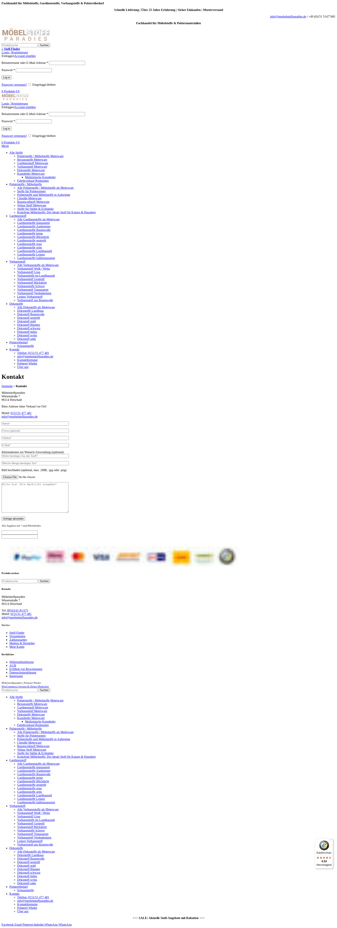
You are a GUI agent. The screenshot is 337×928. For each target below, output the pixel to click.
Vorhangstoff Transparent (32, 289)
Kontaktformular (27, 360)
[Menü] (330, 840)
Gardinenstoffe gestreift (31, 240)
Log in (6, 77)
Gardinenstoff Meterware (32, 163)
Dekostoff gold (26, 321)
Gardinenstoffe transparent (33, 223)
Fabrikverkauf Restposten (33, 180)
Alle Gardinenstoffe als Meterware (38, 219)
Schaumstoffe (25, 346)
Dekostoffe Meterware (31, 170)
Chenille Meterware (29, 198)
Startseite (7, 386)
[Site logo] (26, 41)
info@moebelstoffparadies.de (288, 16)
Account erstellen (25, 56)
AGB (12, 665)
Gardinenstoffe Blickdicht (33, 237)
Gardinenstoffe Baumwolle (34, 230)
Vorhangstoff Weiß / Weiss (33, 268)
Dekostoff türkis (27, 331)
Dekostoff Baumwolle (30, 314)
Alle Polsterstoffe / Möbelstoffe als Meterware (45, 187)
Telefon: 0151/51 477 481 (33, 353)
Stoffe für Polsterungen (31, 191)
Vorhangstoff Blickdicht (32, 282)
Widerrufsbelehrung (21, 662)
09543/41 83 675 (17, 610)
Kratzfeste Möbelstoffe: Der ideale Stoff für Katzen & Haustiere (56, 212)
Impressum (16, 676)
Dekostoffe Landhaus (30, 310)
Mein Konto (16, 646)
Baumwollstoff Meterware (33, 201)
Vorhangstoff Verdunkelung (34, 293)
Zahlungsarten (18, 639)
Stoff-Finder (16, 632)
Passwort (8, 70)
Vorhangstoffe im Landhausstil (36, 275)
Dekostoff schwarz (28, 328)
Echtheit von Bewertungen (25, 669)
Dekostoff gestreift (28, 317)
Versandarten (17, 636)
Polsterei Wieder (27, 363)
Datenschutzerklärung (22, 672)
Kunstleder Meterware (31, 173)
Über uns (22, 367)
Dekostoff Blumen (28, 324)
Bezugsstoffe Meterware (32, 159)
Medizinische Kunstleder (40, 177)
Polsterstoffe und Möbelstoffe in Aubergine (43, 194)
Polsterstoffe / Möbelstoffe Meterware (40, 156)
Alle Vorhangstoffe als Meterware (38, 265)
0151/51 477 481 (21, 413)
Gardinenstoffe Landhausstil (34, 251)
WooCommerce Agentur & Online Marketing (25, 686)
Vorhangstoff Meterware (32, 166)
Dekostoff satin (26, 339)
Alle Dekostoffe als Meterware (36, 307)
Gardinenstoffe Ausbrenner (34, 226)
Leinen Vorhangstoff (30, 296)
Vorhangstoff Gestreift (30, 279)
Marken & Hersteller (22, 643)
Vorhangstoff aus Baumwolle (35, 300)
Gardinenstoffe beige (30, 233)
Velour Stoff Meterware (31, 205)
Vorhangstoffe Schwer (31, 286)
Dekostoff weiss (27, 335)
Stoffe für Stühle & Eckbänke (35, 208)
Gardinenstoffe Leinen (31, 254)
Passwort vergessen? (14, 84)
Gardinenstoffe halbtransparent (36, 258)
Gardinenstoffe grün (29, 247)
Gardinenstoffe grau (29, 244)
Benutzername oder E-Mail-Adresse (25, 62)
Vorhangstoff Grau (28, 272)
